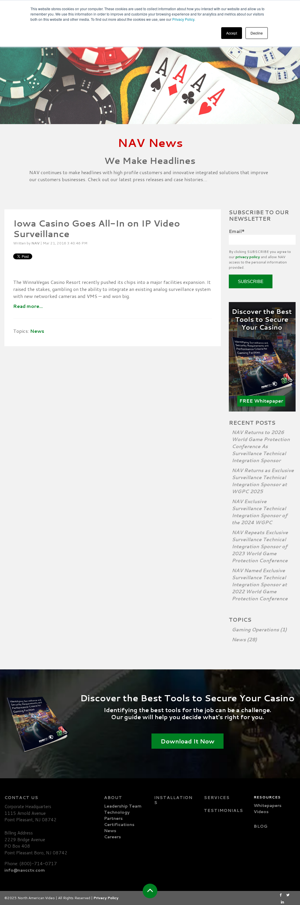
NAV (35, 243)
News (37, 331)
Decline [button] (256, 32)
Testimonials (223, 810)
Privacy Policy (183, 19)
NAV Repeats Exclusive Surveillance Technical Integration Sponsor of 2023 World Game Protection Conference (260, 546)
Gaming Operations (259, 629)
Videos (261, 812)
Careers (112, 837)
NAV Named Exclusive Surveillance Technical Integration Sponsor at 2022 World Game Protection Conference (260, 584)
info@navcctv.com (24, 870)
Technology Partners (116, 815)
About (113, 798)
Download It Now (187, 741)
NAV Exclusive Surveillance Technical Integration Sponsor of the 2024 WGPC (259, 512)
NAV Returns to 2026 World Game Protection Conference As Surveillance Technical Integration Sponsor (261, 446)
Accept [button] (231, 32)
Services (217, 798)
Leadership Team (123, 806)
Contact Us (21, 798)
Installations (173, 800)
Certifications (119, 824)
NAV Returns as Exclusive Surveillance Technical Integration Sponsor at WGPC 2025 (263, 481)
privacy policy (248, 256)
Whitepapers (268, 805)
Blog (261, 826)
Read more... (28, 306)
